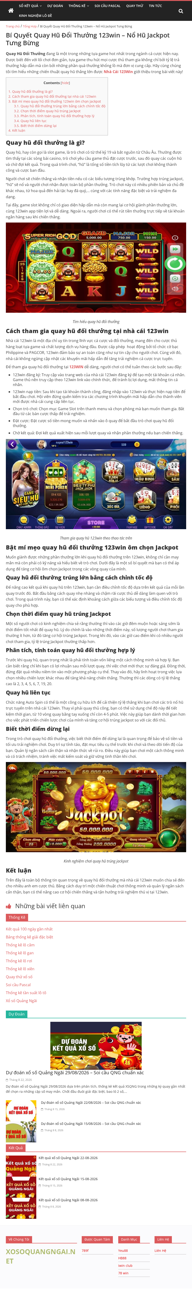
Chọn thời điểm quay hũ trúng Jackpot (47, 111)
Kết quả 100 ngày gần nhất (29, 929)
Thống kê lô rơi (19, 960)
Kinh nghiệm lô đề (35, 15)
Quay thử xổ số (19, 976)
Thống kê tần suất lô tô (26, 992)
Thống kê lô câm (20, 945)
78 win (123, 1273)
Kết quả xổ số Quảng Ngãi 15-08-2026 (68, 1179)
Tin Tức (155, 6)
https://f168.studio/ (45, 1291)
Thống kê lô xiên (20, 968)
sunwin (57, 1302)
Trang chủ (13, 26)
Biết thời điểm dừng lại (35, 125)
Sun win (30, 1295)
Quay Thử (134, 6)
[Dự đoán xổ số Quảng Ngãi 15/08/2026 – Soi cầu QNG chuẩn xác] (22, 1124)
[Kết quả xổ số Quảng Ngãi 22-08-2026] (22, 1158)
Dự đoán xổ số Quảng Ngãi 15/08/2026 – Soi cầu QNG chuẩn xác (91, 1123)
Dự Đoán (55, 6)
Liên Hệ (160, 1250)
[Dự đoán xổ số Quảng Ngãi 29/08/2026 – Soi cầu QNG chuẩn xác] (96, 1024)
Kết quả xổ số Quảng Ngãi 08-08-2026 (68, 1200)
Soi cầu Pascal (18, 984)
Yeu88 (123, 1250)
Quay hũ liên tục (31, 121)
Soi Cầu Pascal (108, 6)
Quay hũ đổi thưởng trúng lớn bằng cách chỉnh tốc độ (59, 106)
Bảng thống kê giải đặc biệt (29, 937)
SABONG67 (9, 1295)
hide (65, 83)
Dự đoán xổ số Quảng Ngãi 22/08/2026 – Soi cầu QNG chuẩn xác (91, 1102)
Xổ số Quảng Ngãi (21, 1000)
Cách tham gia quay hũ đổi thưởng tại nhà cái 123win (52, 96)
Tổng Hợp (30, 26)
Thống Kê (77, 6)
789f (85, 1250)
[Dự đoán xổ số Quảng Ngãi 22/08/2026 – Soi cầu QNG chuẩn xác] (22, 1103)
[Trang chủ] (11, 11)
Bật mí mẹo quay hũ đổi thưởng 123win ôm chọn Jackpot (54, 101)
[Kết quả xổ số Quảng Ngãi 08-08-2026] (22, 1200)
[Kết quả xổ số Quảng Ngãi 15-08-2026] (22, 1179)
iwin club (125, 1265)
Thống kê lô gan (20, 953)
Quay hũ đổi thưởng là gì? (30, 91)
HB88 (122, 1258)
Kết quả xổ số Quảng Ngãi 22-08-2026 (68, 1158)
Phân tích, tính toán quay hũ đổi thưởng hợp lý (54, 116)
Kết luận (16, 130)
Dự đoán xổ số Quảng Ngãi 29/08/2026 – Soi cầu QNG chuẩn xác (75, 1072)
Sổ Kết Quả (28, 6)
